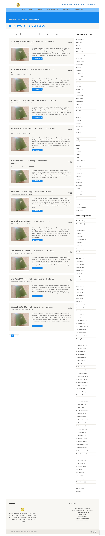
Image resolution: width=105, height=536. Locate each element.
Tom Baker (78, 485)
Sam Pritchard (79, 472)
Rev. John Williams (80, 410)
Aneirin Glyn (79, 227)
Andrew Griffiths (80, 224)
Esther (77, 104)
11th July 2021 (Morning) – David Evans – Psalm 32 (32, 192)
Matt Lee (78, 301)
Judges (78, 157)
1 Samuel (78, 52)
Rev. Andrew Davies (81, 329)
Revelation (78, 198)
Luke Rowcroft (79, 295)
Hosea (77, 129)
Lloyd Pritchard (79, 292)
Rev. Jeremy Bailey (80, 395)
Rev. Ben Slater (79, 342)
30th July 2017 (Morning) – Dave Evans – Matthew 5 (32, 307)
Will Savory (78, 491)
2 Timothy (78, 76)
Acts (77, 83)
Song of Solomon (80, 207)
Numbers (78, 185)
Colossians (78, 89)
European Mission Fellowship (82, 512)
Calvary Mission (82, 514)
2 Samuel (78, 73)
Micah (77, 176)
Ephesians (78, 101)
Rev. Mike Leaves (80, 422)
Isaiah (77, 132)
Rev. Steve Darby (80, 457)
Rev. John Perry (80, 407)
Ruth (77, 204)
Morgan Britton (79, 304)
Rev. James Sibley (80, 391)
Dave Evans (30, 44)
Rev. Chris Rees (80, 351)
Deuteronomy (79, 95)
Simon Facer (79, 478)
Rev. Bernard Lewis (80, 345)
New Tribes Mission (82, 516)
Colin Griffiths (79, 236)
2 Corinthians (79, 64)
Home (23, 10)
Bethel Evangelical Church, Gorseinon (18, 19)
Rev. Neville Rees (80, 426)
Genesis (78, 117)
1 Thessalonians (80, 55)
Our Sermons (91, 4)
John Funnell (79, 283)
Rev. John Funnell (80, 398)
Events (40, 10)
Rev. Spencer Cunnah (81, 450)
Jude (77, 154)
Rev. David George (80, 363)
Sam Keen (78, 469)
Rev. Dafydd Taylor (80, 357)
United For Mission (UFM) (82, 520)
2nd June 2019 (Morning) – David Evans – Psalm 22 (32, 251)
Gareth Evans (79, 264)
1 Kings (78, 45)
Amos (77, 86)
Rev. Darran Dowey (80, 360)
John (77, 145)
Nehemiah (78, 182)
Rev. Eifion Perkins (80, 370)
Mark (77, 170)
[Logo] (22, 5)
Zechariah (78, 210)
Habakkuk (78, 120)
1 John (77, 42)
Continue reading (37, 58)
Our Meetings (79, 10)
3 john (77, 79)
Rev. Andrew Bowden (81, 326)
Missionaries (66, 10)
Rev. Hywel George (80, 385)
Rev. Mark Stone (80, 413)
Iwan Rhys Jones (80, 276)
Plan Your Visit (67, 4)
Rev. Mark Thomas (80, 416)
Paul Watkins (79, 317)
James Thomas (80, 280)
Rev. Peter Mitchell (80, 441)
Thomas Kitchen (80, 482)
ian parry (78, 273)
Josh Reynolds (79, 289)
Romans (78, 201)
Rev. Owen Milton (80, 432)
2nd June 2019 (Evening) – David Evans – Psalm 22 (32, 279)
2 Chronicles (79, 61)
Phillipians (78, 191)
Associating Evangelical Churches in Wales (82, 510)
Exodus (78, 107)
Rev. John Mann (80, 404)
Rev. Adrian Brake (80, 320)
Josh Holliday (79, 286)
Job (77, 139)
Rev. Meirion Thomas (81, 419)
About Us (31, 10)
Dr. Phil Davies (79, 255)
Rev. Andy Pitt (79, 339)
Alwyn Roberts (79, 220)
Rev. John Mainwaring (81, 401)
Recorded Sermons (52, 10)
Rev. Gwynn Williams (81, 382)
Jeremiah (78, 135)
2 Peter (78, 70)
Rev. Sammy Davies (81, 447)
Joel (77, 142)
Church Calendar (79, 4)
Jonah (77, 148)
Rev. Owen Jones (80, 429)
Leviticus (78, 163)
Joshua (78, 151)
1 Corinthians (79, 39)
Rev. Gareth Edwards (81, 373)
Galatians (78, 114)
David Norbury (79, 248)
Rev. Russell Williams (81, 444)
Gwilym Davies (79, 267)
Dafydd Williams (80, 239)
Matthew (78, 173)
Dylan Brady (79, 258)
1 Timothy (78, 58)
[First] (10, 335)
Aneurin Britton (80, 230)
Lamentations (79, 160)
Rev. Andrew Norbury (81, 332)
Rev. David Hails (80, 367)
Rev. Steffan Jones (80, 454)
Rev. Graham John (80, 379)
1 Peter (78, 48)
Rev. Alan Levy (79, 323)
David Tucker (79, 252)
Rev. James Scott (80, 388)
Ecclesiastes (79, 98)
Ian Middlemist (79, 270)
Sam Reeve (79, 475)
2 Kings (78, 67)
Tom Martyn (79, 488)
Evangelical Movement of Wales (82, 508)
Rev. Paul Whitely (80, 435)
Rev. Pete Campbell (81, 438)
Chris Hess (78, 233)
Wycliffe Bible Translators (82, 518)
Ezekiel (78, 111)
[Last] (17, 335)
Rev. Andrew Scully (80, 335)
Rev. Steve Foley (80, 460)
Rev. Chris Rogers (80, 354)
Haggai (78, 123)
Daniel (77, 92)
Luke (77, 167)
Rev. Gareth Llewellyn (81, 376)
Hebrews (78, 126)
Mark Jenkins (79, 298)
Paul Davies (79, 311)
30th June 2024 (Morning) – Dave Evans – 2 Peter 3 (32, 41)
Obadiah (78, 188)
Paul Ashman (79, 307)
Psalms (78, 194)
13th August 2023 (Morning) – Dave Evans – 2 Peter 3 (33, 100)
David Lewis (79, 245)
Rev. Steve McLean (80, 463)
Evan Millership (79, 261)
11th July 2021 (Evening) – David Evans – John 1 (31, 221)
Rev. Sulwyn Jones (80, 466)
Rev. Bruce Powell (80, 348)
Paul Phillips (79, 314)
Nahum (78, 179)
